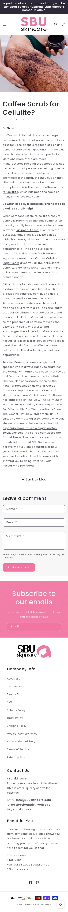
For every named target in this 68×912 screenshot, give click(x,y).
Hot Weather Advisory (21, 741)
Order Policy (15, 718)
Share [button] (10, 128)
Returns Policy (16, 710)
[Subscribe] (57, 627)
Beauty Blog (14, 694)
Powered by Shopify (43, 904)
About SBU (13, 678)
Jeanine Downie (13, 362)
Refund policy (16, 757)
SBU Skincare (28, 904)
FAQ (9, 702)
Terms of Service (18, 749)
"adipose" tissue (27, 230)
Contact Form (16, 686)
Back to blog (36, 479)
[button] (4, 24)
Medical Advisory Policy (22, 733)
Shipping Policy (17, 726)
